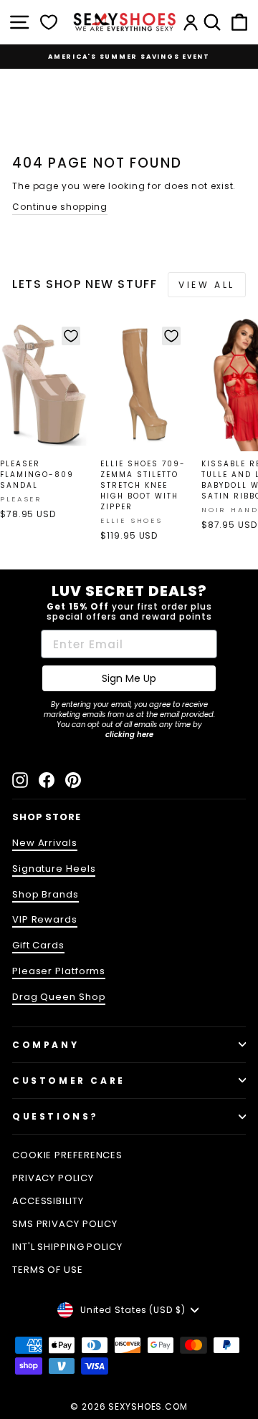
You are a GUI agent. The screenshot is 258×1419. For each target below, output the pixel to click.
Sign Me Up (129, 678)
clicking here (129, 734)
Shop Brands (45, 894)
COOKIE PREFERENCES (67, 1155)
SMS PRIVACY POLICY (65, 1224)
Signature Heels (53, 868)
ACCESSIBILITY (48, 1201)
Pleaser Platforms (58, 971)
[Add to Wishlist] (71, 336)
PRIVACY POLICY (53, 1178)
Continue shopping (60, 207)
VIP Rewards (44, 919)
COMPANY (45, 1045)
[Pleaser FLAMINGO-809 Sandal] (44, 385)
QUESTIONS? (55, 1116)
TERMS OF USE (47, 1269)
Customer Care (68, 1080)
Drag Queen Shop (58, 997)
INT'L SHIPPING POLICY (67, 1247)
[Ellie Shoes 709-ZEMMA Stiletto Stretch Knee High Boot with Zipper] (144, 385)
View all (206, 285)
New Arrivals (44, 843)
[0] (49, 22)
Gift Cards (38, 945)
